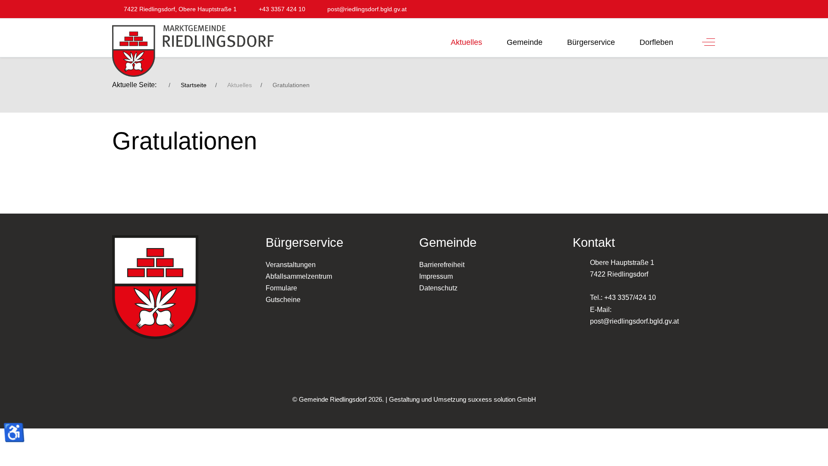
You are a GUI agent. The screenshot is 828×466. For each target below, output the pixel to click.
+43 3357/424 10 (630, 297)
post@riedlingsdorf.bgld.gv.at (634, 321)
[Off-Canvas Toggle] (708, 42)
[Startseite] (432, 39)
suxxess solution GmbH (502, 399)
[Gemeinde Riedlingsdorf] (187, 51)
